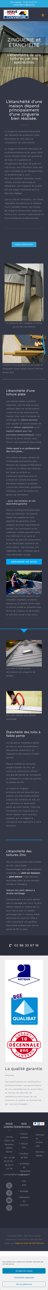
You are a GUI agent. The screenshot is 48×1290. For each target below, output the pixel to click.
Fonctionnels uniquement (24, 1278)
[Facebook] (9, 1193)
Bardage (24, 1191)
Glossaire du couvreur (24, 1201)
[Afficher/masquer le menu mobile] (43, 15)
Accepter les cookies (24, 1271)
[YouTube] (9, 1200)
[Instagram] (9, 1208)
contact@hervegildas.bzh (24, 5)
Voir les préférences (24, 1284)
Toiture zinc (24, 1145)
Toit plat (24, 1183)
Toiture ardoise (24, 1135)
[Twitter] (9, 1185)
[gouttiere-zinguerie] (24, 335)
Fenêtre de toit (24, 1155)
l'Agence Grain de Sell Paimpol (29, 1243)
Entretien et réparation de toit (24, 1169)
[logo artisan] (24, 961)
